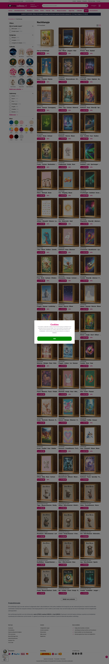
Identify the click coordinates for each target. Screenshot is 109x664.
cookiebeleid (42, 331)
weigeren (54, 332)
